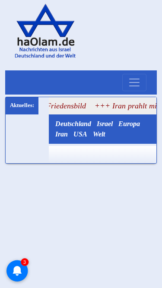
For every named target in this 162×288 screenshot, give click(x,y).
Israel (105, 123)
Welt (99, 134)
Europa (129, 123)
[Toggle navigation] (134, 82)
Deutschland (73, 123)
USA (80, 134)
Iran (61, 134)
